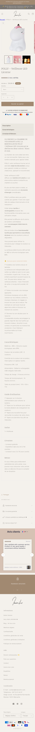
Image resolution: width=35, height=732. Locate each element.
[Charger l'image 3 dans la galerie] (26, 60)
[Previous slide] (3, 555)
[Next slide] (32, 555)
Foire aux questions (10, 659)
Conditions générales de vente (13, 635)
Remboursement (9, 679)
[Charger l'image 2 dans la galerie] (17, 60)
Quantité (3, 94)
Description (7, 125)
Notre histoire (8, 615)
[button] (2, 14)
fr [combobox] (25, 531)
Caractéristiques (8, 129)
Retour (6, 675)
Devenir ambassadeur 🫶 (11, 655)
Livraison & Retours (9, 134)
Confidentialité (8, 631)
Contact (6, 663)
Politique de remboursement (13, 643)
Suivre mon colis (9, 667)
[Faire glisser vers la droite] (33, 60)
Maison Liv (19, 728)
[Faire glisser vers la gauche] (2, 60)
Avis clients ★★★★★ (11, 619)
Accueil (2, 19)
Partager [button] (6, 494)
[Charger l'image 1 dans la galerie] (8, 60)
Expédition (7, 671)
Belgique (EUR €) (10, 715)
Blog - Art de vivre (9, 623)
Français (25, 715)
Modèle (3, 86)
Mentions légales (9, 627)
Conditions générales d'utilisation (14, 639)
